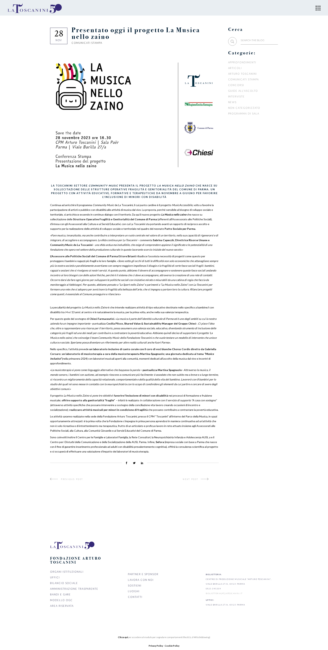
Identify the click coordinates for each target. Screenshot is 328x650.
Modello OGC (61, 600)
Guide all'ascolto (243, 90)
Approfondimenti (242, 62)
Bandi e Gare (60, 594)
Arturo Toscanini (242, 73)
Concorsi (236, 85)
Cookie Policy (172, 645)
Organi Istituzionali (67, 571)
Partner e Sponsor (143, 574)
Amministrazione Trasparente (74, 588)
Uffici (55, 577)
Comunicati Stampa (87, 42)
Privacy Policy (156, 645)
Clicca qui (123, 637)
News (232, 102)
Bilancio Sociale (64, 583)
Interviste (236, 96)
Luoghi (134, 591)
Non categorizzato (244, 107)
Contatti (135, 596)
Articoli (235, 68)
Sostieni (134, 585)
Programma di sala (243, 113)
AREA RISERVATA (62, 605)
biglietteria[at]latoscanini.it (224, 593)
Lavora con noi (141, 579)
